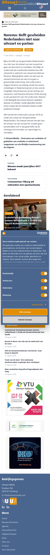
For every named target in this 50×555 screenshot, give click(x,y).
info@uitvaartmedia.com (14, 495)
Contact (5, 546)
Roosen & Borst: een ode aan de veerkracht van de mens (24, 342)
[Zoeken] (25, 8)
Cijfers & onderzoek (11, 22)
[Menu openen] (9, 8)
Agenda (5, 526)
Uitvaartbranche (9, 530)
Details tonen (37, 305)
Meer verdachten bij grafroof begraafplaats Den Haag (24, 370)
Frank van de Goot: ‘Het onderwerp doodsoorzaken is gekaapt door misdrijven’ (22, 361)
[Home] (3, 22)
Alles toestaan (25, 312)
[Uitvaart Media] (25, 2)
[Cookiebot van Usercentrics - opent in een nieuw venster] (37, 233)
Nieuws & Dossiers (10, 522)
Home (4, 518)
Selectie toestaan (25, 320)
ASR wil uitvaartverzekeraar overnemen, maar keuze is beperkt (23, 352)
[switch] (44, 281)
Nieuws (29, 50)
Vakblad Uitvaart (9, 534)
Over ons (6, 542)
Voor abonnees (8, 549)
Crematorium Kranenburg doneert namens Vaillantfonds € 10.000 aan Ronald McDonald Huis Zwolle (23, 220)
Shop (4, 538)
